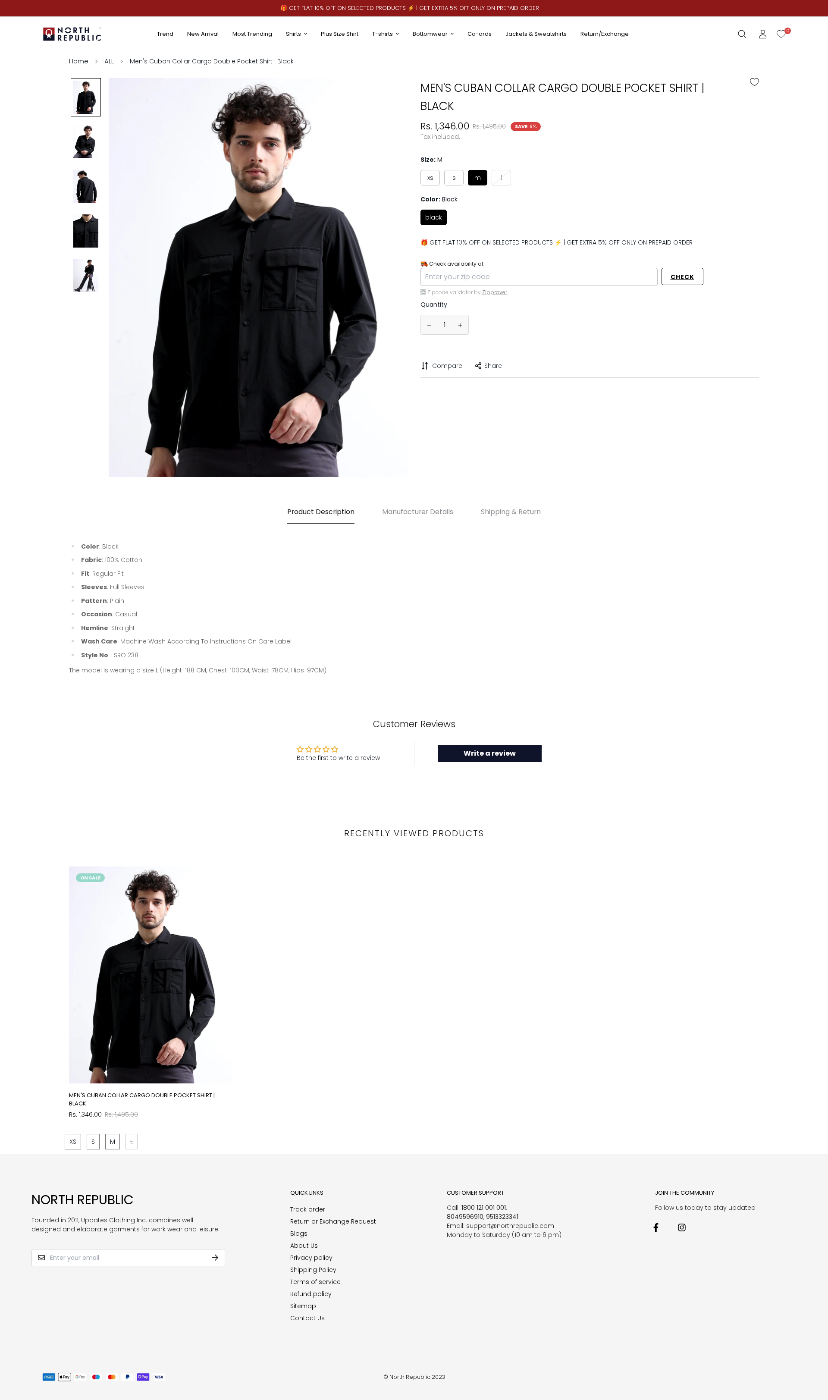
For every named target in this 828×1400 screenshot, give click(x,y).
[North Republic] (72, 34)
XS (430, 177)
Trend (165, 34)
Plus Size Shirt (339, 34)
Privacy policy (311, 1257)
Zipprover (494, 291)
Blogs (298, 1233)
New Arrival (203, 34)
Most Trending (252, 34)
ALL (109, 61)
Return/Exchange (604, 34)
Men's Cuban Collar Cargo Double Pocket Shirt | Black (142, 1099)
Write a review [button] (490, 753)
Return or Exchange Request (333, 1221)
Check (682, 277)
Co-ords (479, 34)
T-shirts (382, 34)
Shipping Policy (313, 1269)
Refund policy (311, 1294)
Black (433, 217)
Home (78, 61)
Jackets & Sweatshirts (536, 34)
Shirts (293, 34)
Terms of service (315, 1282)
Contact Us (307, 1318)
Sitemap (303, 1306)
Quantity (433, 304)
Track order (307, 1209)
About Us (304, 1245)
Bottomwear (430, 34)
